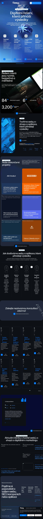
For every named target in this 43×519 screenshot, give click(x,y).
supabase (34, 217)
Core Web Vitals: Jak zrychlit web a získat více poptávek (10, 471)
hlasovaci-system (36, 191)
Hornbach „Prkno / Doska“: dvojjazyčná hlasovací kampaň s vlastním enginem (32, 187)
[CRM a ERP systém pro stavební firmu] (11, 231)
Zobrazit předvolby (38, 515)
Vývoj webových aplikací (17, 40)
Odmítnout (31, 515)
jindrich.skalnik (14, 468)
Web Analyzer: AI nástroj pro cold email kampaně (10, 213)
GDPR (33, 517)
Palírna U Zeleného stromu (31, 238)
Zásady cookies (30, 517)
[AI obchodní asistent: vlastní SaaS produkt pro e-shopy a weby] (31, 207)
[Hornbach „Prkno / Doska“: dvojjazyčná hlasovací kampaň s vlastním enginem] (31, 181)
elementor (5, 190)
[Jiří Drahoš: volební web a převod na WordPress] (11, 181)
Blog (1, 468)
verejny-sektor (9, 191)
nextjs (30, 217)
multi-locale (25, 192)
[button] (41, 508)
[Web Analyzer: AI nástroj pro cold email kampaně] (11, 207)
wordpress (5, 192)
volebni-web (14, 191)
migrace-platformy (10, 190)
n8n (9, 217)
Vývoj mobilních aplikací (27, 40)
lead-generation (5, 217)
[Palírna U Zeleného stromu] (31, 231)
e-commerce (27, 217)
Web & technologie (5, 468)
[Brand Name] (30, 149)
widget (37, 217)
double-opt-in (31, 191)
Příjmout (23, 515)
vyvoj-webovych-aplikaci (31, 192)
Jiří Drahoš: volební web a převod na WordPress (10, 188)
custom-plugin (26, 191)
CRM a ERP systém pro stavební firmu (10, 237)
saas (32, 217)
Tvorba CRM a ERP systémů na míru (7, 41)
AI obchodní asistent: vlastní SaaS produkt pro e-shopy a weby (31, 213)
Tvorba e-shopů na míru (38, 40)
